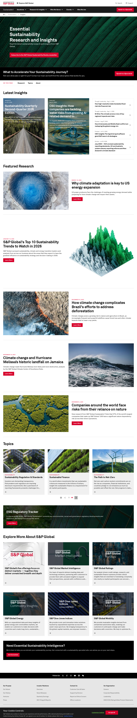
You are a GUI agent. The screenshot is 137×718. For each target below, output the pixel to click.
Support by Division (76, 693)
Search (120, 3)
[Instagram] (71, 675)
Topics (30, 83)
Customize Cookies (98, 712)
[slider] (68, 474)
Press (5, 700)
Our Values (6, 689)
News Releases (42, 693)
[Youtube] (75, 675)
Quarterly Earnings (43, 696)
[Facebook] (66, 675)
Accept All (111, 712)
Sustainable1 (12, 14)
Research (21, 83)
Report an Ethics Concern (78, 696)
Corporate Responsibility (111, 693)
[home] (4, 14)
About (38, 83)
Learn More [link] (77, 199)
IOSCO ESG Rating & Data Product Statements (118, 700)
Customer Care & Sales (77, 689)
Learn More (12, 523)
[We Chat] (83, 675)
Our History (6, 693)
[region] (68, 713)
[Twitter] (62, 675)
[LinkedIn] (79, 675)
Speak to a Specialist (125, 9)
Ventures (6, 696)
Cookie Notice (68, 716)
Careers (106, 689)
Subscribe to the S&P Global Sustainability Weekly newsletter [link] (34, 55)
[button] (61, 497)
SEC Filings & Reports (44, 700)
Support (130, 3)
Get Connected (13, 655)
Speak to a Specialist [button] (124, 74)
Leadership (107, 696)
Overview (40, 689)
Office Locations (75, 700)
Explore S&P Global (26, 3)
